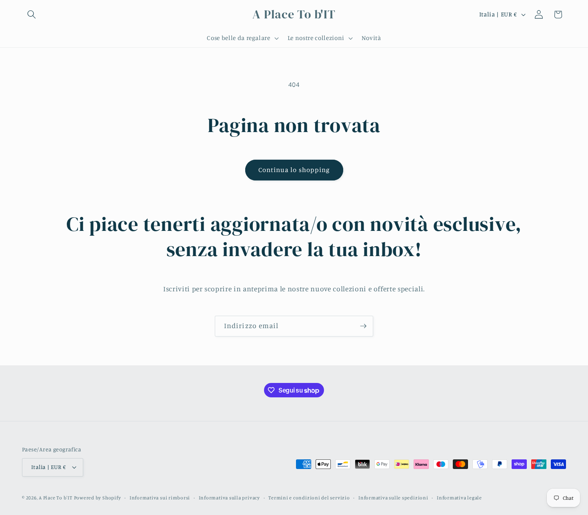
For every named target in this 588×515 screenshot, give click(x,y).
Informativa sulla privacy (229, 498)
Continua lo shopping (294, 170)
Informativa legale (459, 498)
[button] (31, 14)
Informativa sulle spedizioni (393, 498)
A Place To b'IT (55, 498)
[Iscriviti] (363, 326)
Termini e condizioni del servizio (309, 498)
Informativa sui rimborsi (160, 498)
